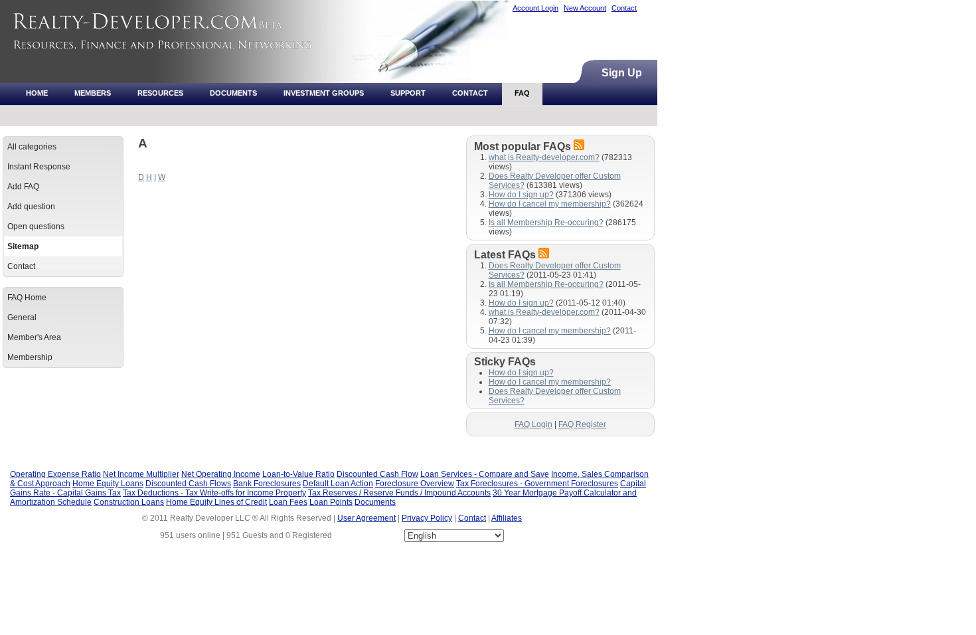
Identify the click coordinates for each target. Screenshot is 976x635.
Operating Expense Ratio (55, 474)
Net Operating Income (220, 474)
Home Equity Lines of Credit (216, 502)
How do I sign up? (521, 194)
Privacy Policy (427, 518)
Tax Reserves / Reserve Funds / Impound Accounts (399, 493)
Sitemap (23, 246)
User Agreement (366, 518)
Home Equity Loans (107, 483)
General (22, 317)
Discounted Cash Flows (188, 483)
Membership (29, 357)
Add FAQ (23, 186)
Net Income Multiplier (141, 474)
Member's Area (34, 337)
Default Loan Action (338, 483)
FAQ (522, 93)
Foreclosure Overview (414, 483)
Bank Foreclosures (267, 483)
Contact (624, 8)
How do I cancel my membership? (550, 204)
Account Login (535, 8)
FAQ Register (582, 424)
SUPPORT (408, 93)
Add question (31, 206)
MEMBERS (92, 93)
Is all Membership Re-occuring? (546, 222)
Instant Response (38, 166)
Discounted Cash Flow (377, 474)
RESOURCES (160, 93)
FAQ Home (26, 297)
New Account (585, 8)
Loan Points (331, 502)
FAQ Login (533, 424)
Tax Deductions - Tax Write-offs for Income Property (214, 493)
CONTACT (470, 93)
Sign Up (622, 72)
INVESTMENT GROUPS (324, 93)
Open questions (35, 226)
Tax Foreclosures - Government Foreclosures (537, 483)
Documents (375, 502)
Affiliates (506, 518)
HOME (37, 93)
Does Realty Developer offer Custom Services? (555, 396)
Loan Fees (288, 502)
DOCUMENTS (233, 93)
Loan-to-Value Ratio (298, 474)
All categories (31, 146)
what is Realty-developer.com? (544, 157)
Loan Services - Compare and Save (484, 474)
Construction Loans (129, 502)
